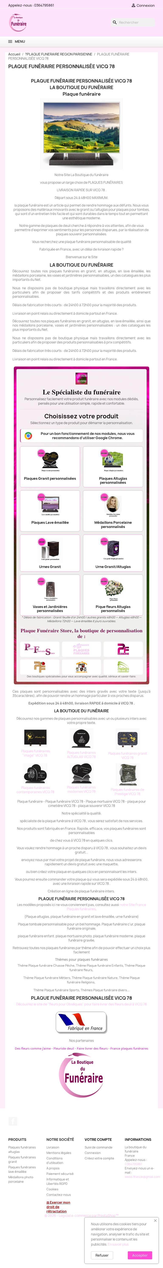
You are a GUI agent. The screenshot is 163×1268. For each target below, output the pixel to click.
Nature (112, 978)
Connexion (93, 1153)
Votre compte (98, 1139)
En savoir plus (118, 1244)
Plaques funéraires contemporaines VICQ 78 (35, 790)
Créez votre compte (99, 1158)
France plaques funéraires (129, 1048)
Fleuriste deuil (63, 1048)
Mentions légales (58, 1153)
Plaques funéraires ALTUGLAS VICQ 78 (81, 754)
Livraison (52, 1147)
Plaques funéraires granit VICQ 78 (127, 755)
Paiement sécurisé (60, 1174)
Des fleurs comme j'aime (33, 1048)
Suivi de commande (98, 1147)
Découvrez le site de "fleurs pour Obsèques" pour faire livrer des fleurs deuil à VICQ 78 (81, 1004)
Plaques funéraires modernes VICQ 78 (81, 789)
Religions (87, 982)
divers (122, 990)
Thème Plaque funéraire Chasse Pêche (46, 965)
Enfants (117, 965)
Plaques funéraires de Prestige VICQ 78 (127, 791)
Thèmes (87, 990)
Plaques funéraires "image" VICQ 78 (35, 753)
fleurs (88, 970)
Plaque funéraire (99, 965)
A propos (53, 1168)
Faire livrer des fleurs (92, 1048)
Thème (81, 965)
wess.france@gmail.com (142, 1177)
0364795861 (44, 5)
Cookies (52, 1189)
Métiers (64, 978)
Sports (74, 990)
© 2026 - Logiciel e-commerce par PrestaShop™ (82, 1215)
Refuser (102, 1255)
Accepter (140, 1255)
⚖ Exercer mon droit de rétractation (58, 1207)
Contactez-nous (58, 1195)
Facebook (13, 1121)
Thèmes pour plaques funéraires (81, 959)
